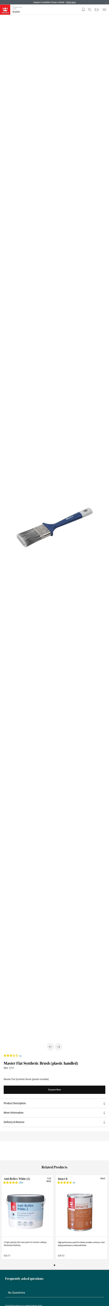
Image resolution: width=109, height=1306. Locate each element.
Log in (55, 2)
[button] (83, 9)
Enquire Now (54, 1089)
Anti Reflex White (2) (17, 1179)
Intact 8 (62, 1179)
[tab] (54, 1103)
